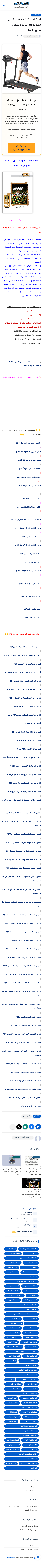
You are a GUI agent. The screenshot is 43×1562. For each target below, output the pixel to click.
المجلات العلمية (32, 1323)
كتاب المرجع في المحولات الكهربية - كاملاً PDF (22, 758)
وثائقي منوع (33, 1295)
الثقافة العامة (32, 1253)
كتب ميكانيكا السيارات (30, 1449)
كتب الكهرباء (33, 1277)
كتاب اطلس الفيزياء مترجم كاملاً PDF (26, 1026)
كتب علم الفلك (32, 1263)
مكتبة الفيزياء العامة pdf (30, 596)
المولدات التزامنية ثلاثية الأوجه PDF (26, 732)
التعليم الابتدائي (32, 1347)
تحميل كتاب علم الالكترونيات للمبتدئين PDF (23, 975)
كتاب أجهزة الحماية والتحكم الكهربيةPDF (24, 792)
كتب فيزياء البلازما (31, 1417)
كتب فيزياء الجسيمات (30, 1398)
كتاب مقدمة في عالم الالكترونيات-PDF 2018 (24, 958)
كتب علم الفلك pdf (32, 618)
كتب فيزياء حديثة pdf (29, 460)
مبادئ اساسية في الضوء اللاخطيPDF (25, 647)
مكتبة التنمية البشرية (13, 1337)
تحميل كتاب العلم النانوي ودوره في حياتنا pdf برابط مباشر (12, 1171)
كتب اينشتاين (12, 1412)
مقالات (13, 1361)
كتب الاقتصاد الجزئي (30, 1440)
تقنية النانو (36, 15)
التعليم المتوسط (14, 1291)
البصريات (34, 1389)
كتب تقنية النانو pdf (32, 562)
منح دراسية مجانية (31, 1365)
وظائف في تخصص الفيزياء (28, 1454)
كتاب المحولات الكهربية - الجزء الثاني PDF (24, 766)
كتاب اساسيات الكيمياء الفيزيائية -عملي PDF (22, 983)
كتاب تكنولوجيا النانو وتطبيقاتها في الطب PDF (22, 1089)
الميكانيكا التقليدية (31, 1333)
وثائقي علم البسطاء (30, 1421)
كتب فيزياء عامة (14, 1263)
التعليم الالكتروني (15, 1328)
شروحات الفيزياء (12, 1403)
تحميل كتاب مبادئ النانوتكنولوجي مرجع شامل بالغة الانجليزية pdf (31, 1194)
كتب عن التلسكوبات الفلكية (28, 1407)
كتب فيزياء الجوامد (31, 1375)
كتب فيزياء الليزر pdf (32, 609)
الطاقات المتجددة (14, 1333)
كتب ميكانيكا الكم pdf (31, 499)
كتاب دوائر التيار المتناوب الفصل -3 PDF (25, 698)
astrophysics (13, 1421)
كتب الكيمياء (16, 1389)
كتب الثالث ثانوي (31, 1459)
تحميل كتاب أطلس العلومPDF (28, 1017)
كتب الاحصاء (16, 1319)
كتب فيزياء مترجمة (14, 1417)
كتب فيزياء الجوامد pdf (28, 571)
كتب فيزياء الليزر (32, 1356)
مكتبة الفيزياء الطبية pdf (30, 554)
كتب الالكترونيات (12, 1272)
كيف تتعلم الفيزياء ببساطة (29, 1490)
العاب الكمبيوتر (14, 1445)
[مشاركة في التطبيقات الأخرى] (12, 1126)
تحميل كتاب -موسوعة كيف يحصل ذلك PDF (23, 868)
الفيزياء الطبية (12, 1342)
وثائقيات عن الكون (31, 1286)
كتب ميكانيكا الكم (31, 1291)
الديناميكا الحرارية (13, 1300)
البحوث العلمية (14, 1286)
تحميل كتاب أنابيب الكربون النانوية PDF (25, 1098)
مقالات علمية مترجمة (30, 1272)
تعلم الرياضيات (32, 1445)
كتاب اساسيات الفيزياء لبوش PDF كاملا (24, 715)
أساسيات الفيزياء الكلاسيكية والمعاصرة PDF (22, 673)
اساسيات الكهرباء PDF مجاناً (29, 749)
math (12, 1379)
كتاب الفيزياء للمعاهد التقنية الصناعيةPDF (23, 1064)
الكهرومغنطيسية (31, 1361)
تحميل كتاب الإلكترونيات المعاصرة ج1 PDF (24, 834)
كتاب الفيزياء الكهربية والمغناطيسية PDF (24, 775)
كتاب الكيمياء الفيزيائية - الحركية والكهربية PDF (22, 1034)
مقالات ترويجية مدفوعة (29, 1379)
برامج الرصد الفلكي (31, 1431)
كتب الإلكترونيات (14, 1356)
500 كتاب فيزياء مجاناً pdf (29, 469)
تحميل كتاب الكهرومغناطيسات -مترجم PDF (23, 924)
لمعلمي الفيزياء (15, 1253)
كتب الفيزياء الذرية (31, 1300)
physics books (32, 1384)
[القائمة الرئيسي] (39, 4)
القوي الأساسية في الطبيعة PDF (27, 664)
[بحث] (3, 4)
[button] (31, 1126)
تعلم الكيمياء (12, 1398)
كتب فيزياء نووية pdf (29, 486)
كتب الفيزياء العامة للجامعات (28, 1530)
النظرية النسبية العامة (29, 1309)
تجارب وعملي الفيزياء (30, 1305)
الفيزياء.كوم (11, 1557)
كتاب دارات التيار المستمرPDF (29, 741)
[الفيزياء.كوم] (21, 4)
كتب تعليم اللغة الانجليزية (28, 1463)
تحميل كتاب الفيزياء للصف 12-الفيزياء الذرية (23, 813)
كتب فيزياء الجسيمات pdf (29, 584)
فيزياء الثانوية (13, 1267)
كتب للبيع (34, 1468)
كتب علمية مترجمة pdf (15, 1295)
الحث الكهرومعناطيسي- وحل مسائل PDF (24, 690)
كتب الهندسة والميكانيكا (29, 1426)
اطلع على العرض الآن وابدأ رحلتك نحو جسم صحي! (21, 148)
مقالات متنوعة (32, 1328)
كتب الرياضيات (11, 1249)
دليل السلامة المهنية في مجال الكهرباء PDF (23, 860)
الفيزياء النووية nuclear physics (27, 1281)
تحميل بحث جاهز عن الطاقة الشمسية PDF (23, 932)
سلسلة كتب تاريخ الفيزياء (28, 1249)
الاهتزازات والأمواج (15, 1384)
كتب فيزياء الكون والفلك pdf (28, 477)
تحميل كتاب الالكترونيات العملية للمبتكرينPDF (22, 966)
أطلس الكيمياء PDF (33, 724)
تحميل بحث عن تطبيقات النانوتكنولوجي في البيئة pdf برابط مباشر (32, 1171)
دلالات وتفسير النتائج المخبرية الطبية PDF (23, 851)
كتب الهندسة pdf (13, 1440)
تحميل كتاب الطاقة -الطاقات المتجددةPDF (23, 949)
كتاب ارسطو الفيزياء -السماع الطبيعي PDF (23, 1043)
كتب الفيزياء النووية (31, 1510)
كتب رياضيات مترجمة (30, 1393)
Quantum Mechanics (30, 1403)
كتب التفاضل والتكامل (14, 1323)
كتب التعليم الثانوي (31, 1337)
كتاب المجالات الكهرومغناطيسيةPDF (25, 681)
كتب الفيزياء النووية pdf (28, 528)
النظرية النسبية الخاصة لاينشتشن (25, 1314)
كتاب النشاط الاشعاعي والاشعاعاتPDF (24, 1081)
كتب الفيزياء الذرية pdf (31, 537)
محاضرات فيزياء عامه (30, 1412)
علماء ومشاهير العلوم (14, 1347)
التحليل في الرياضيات (30, 1342)
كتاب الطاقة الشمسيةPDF (30, 1106)
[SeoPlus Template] (34, 1557)
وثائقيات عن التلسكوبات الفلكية (26, 1351)
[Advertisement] (21, 404)
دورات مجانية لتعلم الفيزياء (28, 1370)
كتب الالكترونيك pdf (12, 1449)
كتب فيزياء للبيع (11, 1463)
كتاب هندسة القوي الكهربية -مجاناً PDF (25, 783)
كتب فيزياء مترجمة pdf (28, 452)
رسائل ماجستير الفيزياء (29, 1435)
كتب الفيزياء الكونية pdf (28, 545)
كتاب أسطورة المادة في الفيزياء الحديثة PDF (22, 656)
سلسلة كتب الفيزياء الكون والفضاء (25, 1258)
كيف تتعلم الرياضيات (31, 1546)
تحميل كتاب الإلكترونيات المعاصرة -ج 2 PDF (23, 843)
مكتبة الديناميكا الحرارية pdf (26, 520)
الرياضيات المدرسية (30, 1267)
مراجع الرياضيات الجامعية (29, 1549)
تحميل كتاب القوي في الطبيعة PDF (27, 707)
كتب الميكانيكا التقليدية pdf (28, 507)
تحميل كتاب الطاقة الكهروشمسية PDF (25, 941)
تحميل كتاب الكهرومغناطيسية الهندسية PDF (22, 915)
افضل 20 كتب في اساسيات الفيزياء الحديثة (23, 1506)
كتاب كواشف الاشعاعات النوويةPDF (26, 1072)
